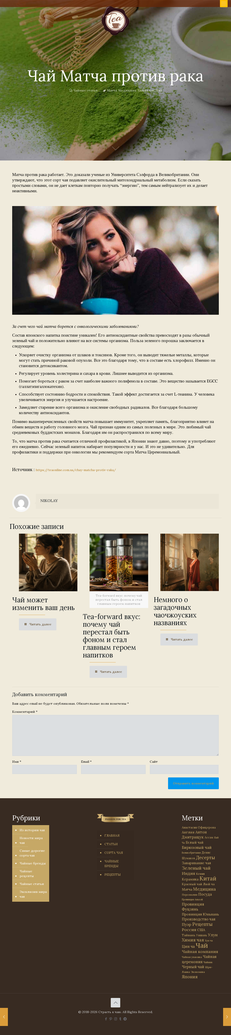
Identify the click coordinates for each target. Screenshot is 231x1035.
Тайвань (188, 935)
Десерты (205, 857)
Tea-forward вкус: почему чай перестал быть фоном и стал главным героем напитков (111, 635)
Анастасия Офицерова (199, 827)
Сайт (154, 762)
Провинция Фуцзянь (193, 907)
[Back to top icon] (115, 1002)
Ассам (209, 837)
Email (86, 762)
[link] (115, 260)
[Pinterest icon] (111, 1019)
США (201, 930)
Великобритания (191, 852)
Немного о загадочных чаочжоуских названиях (175, 611)
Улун (213, 934)
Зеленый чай (196, 868)
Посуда (205, 894)
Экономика (198, 972)
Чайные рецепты (27, 873)
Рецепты (202, 924)
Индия (188, 873)
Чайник (208, 962)
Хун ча (209, 940)
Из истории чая (32, 830)
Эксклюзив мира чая (33, 894)
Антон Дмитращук (194, 835)
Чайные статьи (85, 90)
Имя (16, 762)
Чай (159, 90)
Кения (200, 874)
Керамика (190, 879)
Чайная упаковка (192, 957)
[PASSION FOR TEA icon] (125, 1019)
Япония (190, 976)
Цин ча (188, 946)
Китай (207, 878)
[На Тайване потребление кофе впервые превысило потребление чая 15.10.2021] (227, 1017)
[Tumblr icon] (120, 1019)
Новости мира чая (31, 840)
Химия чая (146, 90)
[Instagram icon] (115, 1019)
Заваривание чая (196, 863)
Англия (188, 832)
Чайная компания (200, 951)
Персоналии (189, 894)
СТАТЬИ (111, 844)
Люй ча (209, 884)
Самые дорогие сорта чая (32, 853)
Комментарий (24, 712)
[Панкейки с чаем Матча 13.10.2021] (4, 1017)
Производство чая (198, 919)
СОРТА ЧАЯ (113, 853)
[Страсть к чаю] (115, 21)
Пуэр (186, 924)
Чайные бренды (33, 863)
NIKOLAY (49, 500)
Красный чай (192, 884)
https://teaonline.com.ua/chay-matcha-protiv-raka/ (76, 470)
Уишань (201, 935)
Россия (189, 929)
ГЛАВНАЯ (112, 835)
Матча (112, 90)
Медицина (127, 90)
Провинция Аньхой (192, 899)
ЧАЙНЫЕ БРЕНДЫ (111, 863)
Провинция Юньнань (200, 914)
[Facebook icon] (106, 1019)
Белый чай (194, 842)
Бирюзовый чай (197, 847)
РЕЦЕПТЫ (112, 875)
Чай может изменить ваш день (43, 604)
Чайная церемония (199, 959)
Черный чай (193, 966)
